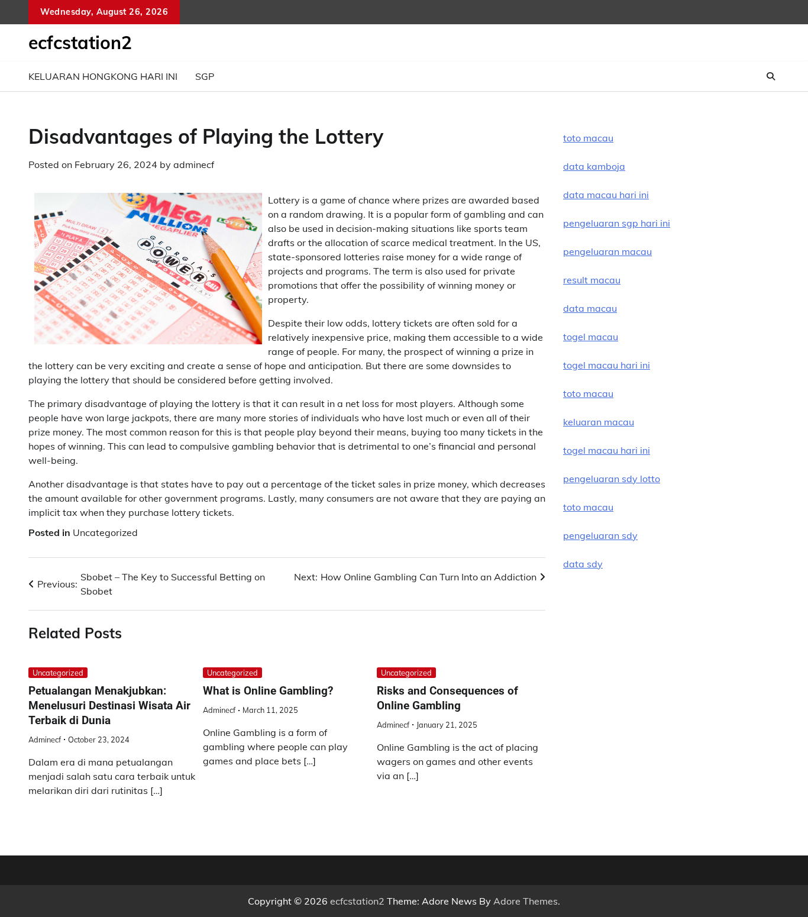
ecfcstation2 (80, 42)
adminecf (193, 164)
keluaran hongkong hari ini (102, 76)
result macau (591, 280)
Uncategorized (105, 532)
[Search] (771, 76)
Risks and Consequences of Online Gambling (447, 698)
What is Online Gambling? (268, 691)
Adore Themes (525, 901)
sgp (204, 76)
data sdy (583, 564)
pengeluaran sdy (600, 535)
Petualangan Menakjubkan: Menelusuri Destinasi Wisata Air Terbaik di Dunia (109, 705)
